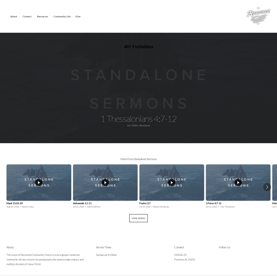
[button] (267, 187)
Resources (43, 16)
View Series (138, 218)
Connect (27, 16)
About (14, 16)
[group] (38, 187)
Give (78, 16)
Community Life (62, 16)
